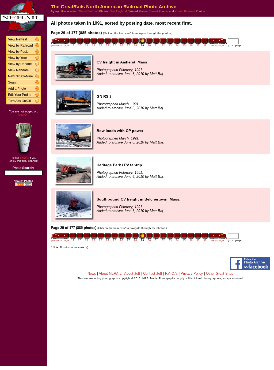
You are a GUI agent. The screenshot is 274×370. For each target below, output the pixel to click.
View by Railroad (20, 45)
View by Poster (19, 51)
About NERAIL (110, 273)
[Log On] (23, 114)
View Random (18, 70)
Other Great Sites (219, 273)
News (91, 273)
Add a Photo (17, 88)
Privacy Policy (192, 273)
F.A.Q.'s (171, 273)
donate (24, 157)
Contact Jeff (152, 273)
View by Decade (20, 64)
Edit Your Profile (19, 94)
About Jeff (132, 273)
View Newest (17, 39)
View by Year (17, 57)
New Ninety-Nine (20, 76)
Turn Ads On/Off (19, 101)
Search (13, 82)
